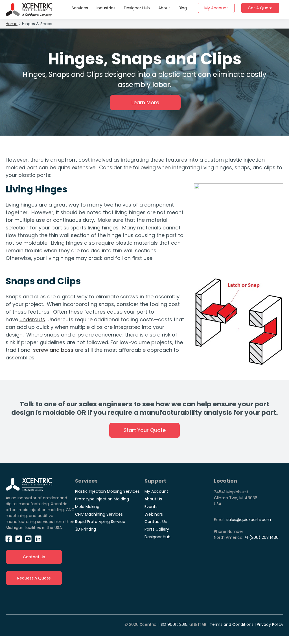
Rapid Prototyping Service (100, 521)
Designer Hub (157, 537)
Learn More (145, 102)
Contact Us (34, 557)
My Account (156, 491)
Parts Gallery (156, 529)
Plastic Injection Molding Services (107, 491)
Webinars (153, 514)
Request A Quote (34, 578)
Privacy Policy (270, 624)
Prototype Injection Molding (102, 499)
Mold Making (87, 506)
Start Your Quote (145, 430)
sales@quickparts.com (248, 519)
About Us (153, 499)
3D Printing (85, 529)
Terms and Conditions (231, 624)
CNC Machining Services (99, 514)
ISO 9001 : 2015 (173, 624)
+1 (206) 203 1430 (261, 537)
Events (150, 506)
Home (11, 24)
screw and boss (53, 349)
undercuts (32, 319)
